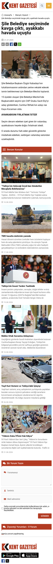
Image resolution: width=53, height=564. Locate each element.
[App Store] (29, 556)
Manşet (18, 15)
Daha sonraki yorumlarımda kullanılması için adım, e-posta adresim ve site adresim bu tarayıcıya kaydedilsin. (27, 508)
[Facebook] (3, 561)
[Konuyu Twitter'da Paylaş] (15, 44)
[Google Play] (10, 556)
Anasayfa (8, 15)
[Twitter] (7, 561)
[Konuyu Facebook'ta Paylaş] (11, 44)
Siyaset (25, 15)
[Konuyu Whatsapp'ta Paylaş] (19, 44)
